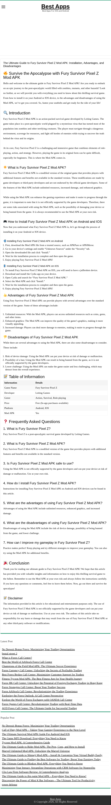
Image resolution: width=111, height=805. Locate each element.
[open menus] (3, 7)
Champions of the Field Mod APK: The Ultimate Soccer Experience (39, 666)
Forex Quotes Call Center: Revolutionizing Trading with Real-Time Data (42, 703)
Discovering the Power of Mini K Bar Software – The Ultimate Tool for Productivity (48, 780)
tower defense (9, 784)
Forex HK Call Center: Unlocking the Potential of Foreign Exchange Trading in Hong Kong (52, 682)
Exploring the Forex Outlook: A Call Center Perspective (32, 695)
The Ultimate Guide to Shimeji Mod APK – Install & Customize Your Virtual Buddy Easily (52, 755)
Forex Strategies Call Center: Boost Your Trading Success (33, 687)
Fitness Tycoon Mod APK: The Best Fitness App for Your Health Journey (42, 678)
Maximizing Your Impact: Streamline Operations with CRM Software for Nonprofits (48, 767)
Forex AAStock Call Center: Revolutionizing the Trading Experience (40, 691)
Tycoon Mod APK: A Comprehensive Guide (26, 742)
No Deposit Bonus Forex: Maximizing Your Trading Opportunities (38, 649)
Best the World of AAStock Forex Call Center (27, 661)
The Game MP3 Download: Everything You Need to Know (34, 738)
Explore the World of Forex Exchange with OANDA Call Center (37, 699)
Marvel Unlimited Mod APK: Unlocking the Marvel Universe (36, 750)
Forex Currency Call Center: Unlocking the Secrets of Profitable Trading (42, 670)
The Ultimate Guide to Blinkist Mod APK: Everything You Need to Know (42, 763)
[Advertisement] (55, 34)
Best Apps (55, 6)
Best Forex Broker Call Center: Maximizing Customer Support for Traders (43, 674)
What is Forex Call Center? (17, 657)
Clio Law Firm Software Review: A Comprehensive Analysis (35, 771)
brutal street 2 (9, 653)
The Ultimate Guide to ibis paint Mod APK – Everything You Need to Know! (44, 776)
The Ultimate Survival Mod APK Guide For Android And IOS (36, 734)
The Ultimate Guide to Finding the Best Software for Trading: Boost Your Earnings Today (51, 759)
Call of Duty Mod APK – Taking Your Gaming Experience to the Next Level (44, 729)
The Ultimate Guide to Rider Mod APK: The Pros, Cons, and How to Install (43, 746)
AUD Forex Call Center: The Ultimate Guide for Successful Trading (39, 708)
